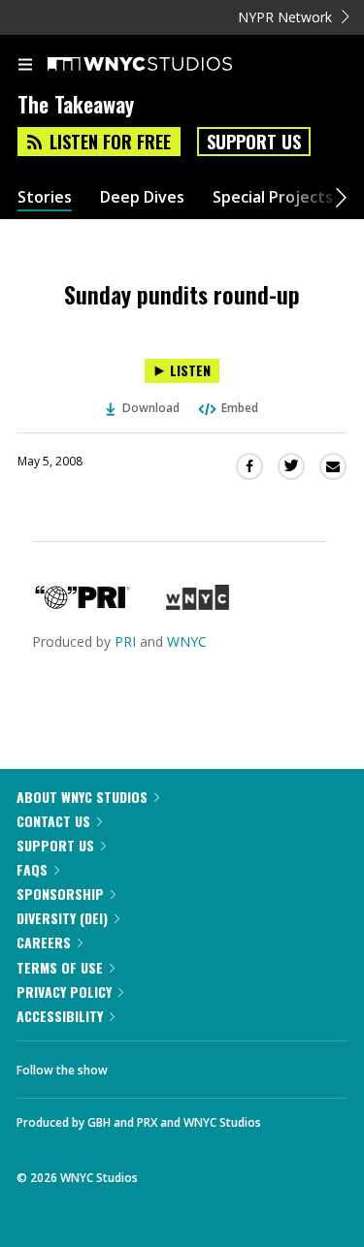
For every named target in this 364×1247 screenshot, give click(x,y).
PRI (125, 641)
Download (151, 408)
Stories (44, 197)
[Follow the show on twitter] (195, 1064)
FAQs (32, 869)
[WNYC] (197, 604)
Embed (239, 408)
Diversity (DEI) (62, 918)
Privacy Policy (64, 991)
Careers (44, 942)
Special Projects (273, 197)
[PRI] (82, 604)
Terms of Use (60, 967)
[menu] (25, 66)
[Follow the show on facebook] (141, 1064)
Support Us (254, 141)
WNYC (187, 641)
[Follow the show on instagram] (247, 1064)
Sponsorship (60, 893)
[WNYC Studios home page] (164, 65)
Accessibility (60, 1016)
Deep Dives (142, 197)
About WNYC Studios (82, 796)
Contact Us (53, 821)
